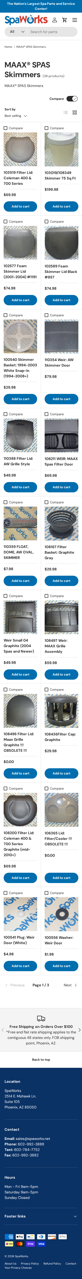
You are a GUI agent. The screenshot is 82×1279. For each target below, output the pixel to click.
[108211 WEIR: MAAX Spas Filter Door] (61, 435)
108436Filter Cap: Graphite (60, 737)
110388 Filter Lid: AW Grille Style (18, 461)
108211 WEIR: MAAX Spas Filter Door (61, 461)
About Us (10, 1263)
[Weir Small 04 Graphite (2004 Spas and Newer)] (20, 617)
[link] (17, 985)
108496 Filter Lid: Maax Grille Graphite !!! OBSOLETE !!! (19, 742)
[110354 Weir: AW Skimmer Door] (61, 336)
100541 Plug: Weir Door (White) (19, 940)
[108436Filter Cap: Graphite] (61, 711)
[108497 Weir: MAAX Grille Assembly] (61, 617)
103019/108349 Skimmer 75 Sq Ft (60, 175)
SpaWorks (21, 1256)
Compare (56, 99)
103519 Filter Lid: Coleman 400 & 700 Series (18, 178)
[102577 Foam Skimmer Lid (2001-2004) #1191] (20, 243)
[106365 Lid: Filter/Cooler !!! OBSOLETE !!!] (61, 810)
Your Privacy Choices (18, 1268)
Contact (71, 1263)
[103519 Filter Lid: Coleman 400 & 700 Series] (20, 149)
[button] (65, 20)
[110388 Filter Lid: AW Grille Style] (20, 435)
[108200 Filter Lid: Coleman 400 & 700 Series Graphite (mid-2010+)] (20, 810)
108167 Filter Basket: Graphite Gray (59, 552)
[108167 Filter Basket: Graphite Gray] (61, 524)
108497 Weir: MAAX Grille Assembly (56, 646)
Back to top (41, 1059)
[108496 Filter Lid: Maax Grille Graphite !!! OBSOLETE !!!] (20, 711)
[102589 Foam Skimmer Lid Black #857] (61, 243)
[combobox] (41, 32)
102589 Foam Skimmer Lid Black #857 (61, 272)
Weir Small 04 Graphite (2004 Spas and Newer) (19, 646)
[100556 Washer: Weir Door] (61, 914)
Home (8, 47)
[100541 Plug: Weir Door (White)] (20, 914)
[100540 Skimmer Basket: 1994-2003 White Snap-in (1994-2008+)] (20, 336)
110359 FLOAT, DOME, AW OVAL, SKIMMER (19, 552)
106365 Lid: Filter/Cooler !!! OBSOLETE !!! (58, 839)
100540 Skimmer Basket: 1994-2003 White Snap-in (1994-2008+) (20, 368)
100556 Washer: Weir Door (59, 940)
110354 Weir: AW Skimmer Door (59, 362)
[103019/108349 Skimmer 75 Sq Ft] (61, 149)
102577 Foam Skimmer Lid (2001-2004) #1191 (20, 271)
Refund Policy (52, 1263)
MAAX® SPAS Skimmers (31, 47)
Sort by (10, 109)
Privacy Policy (30, 1263)
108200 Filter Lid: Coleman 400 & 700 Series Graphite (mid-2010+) (19, 843)
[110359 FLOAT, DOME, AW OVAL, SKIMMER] (20, 523)
